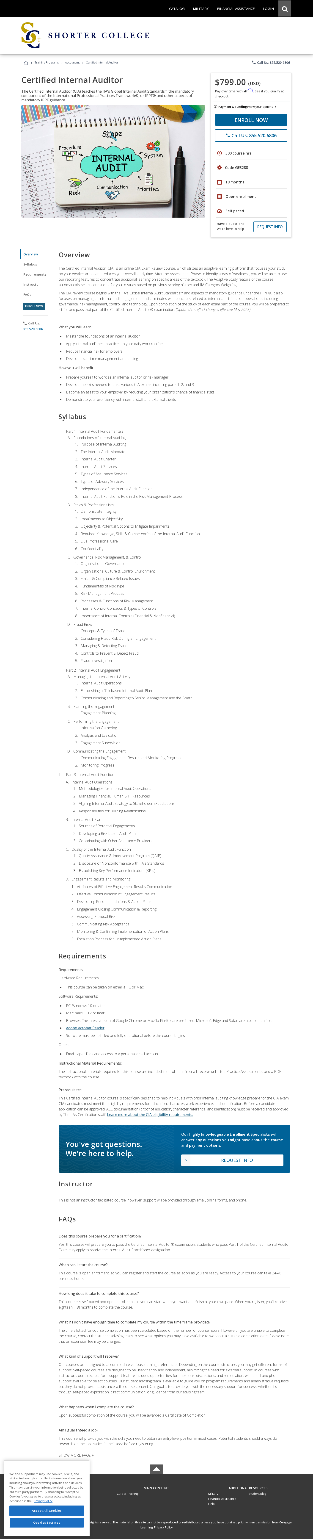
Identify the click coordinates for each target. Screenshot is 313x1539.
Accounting (72, 62)
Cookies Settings (46, 1522)
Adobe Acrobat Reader (85, 1027)
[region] (47, 1498)
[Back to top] (156, 1487)
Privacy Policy (163, 1527)
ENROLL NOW (251, 119)
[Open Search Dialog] (284, 8)
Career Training (127, 1494)
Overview (30, 254)
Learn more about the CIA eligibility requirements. (150, 1114)
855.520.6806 (33, 329)
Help (211, 1504)
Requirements (34, 274)
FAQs (27, 294)
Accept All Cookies (47, 1511)
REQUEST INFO (270, 226)
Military (213, 1494)
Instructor (31, 284)
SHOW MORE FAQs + (76, 1455)
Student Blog (257, 1494)
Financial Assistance (222, 1499)
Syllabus (30, 264)
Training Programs (47, 62)
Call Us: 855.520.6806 (271, 62)
